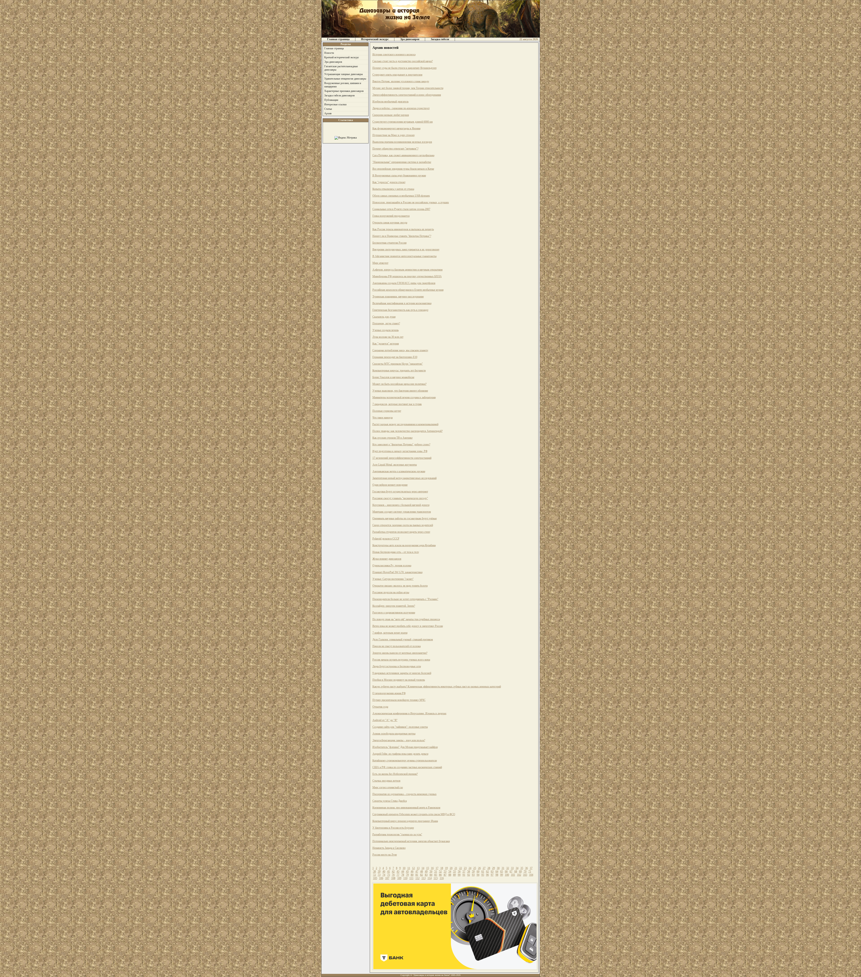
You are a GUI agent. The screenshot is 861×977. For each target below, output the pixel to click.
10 (404, 868)
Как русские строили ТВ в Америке (392, 437)
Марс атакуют (380, 262)
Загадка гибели (440, 39)
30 (498, 868)
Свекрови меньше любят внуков (390, 115)
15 (427, 868)
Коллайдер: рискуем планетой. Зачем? (393, 605)
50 (431, 871)
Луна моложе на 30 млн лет (387, 336)
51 (435, 871)
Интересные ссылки (335, 104)
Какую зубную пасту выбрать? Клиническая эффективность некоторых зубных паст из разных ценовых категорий (436, 686)
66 (506, 871)
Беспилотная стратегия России (389, 242)
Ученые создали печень (385, 330)
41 (388, 871)
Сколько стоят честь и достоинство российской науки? (402, 61)
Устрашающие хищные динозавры (343, 74)
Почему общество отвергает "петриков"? (395, 148)
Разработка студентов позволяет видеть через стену (401, 531)
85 (435, 874)
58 (468, 871)
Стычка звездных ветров (386, 780)
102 (519, 874)
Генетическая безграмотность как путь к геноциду (400, 310)
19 (446, 868)
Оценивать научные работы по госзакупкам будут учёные (404, 518)
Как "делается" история (385, 343)
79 (407, 874)
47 (416, 871)
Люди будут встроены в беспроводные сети (396, 666)
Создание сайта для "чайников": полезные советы (400, 726)
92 (468, 874)
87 (445, 874)
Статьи (328, 108)
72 (374, 874)
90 (459, 874)
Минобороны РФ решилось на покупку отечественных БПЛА (407, 276)
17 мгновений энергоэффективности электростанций (401, 457)
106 (381, 878)
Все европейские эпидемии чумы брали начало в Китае (403, 168)
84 (431, 874)
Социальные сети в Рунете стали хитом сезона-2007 (401, 209)
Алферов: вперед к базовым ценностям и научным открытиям (407, 269)
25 (474, 868)
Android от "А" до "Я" (385, 720)
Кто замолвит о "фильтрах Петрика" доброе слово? (401, 444)
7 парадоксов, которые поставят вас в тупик (397, 404)
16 (432, 868)
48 (421, 871)
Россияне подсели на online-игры (390, 592)
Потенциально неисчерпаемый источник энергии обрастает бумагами (411, 841)
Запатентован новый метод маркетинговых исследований (404, 478)
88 (449, 874)
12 (413, 868)
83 (426, 874)
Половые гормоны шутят (386, 410)
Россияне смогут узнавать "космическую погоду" (400, 498)
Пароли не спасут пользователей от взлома (396, 646)
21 (455, 868)
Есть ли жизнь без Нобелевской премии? (395, 774)
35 (521, 868)
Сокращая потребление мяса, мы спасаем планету (400, 350)
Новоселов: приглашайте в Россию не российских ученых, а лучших (410, 202)
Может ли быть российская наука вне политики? (399, 384)
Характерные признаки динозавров (344, 91)
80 (412, 874)
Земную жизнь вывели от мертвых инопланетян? (399, 652)
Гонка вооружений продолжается (391, 215)
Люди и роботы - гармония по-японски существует (401, 108)
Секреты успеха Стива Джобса (389, 800)
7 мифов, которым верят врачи (389, 632)
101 (513, 874)
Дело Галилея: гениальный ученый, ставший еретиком (402, 639)
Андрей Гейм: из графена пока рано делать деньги (400, 753)
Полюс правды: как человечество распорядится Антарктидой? (407, 431)
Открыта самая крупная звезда (389, 222)
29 (493, 868)
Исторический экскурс (375, 39)
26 (479, 868)
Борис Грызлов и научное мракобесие (393, 377)
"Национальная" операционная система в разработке (401, 162)
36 (526, 868)
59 (473, 871)
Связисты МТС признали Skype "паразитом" (397, 363)
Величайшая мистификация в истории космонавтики (401, 303)
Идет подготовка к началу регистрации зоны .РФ (399, 451)
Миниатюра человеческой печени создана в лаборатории (404, 397)
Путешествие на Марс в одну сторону (393, 135)
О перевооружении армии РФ (389, 693)
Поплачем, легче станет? (386, 323)
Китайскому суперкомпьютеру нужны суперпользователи (404, 760)
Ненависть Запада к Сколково (389, 847)
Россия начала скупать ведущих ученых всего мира (401, 659)
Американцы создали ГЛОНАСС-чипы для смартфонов (403, 283)
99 (501, 874)
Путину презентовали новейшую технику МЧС (399, 700)
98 (497, 874)
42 (393, 871)
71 (529, 871)
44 (402, 871)
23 (465, 868)
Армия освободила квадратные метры (393, 733)
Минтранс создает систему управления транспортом (401, 511)
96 (487, 874)
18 (441, 868)
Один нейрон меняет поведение (390, 484)
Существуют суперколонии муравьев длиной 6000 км (402, 121)
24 (470, 868)
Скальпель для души (384, 316)
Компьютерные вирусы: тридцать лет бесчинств (399, 370)
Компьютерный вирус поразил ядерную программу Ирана (405, 821)
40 (384, 871)
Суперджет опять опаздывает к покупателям (397, 74)
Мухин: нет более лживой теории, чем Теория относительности (407, 88)
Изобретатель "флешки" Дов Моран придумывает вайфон (405, 747)
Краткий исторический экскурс (341, 57)
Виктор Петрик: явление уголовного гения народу (400, 81)
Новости (329, 52)
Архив (328, 113)
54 (449, 871)
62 (487, 871)
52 (440, 871)
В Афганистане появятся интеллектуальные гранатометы (404, 256)
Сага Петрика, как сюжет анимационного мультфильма (403, 155)
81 (416, 874)
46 (412, 871)
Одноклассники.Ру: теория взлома (391, 565)
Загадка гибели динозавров (339, 95)
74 (384, 874)
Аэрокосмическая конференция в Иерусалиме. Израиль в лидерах (409, 713)
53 (445, 871)
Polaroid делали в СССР (385, 538)
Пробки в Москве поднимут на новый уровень (398, 679)
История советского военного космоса (393, 54)
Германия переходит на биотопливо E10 (394, 357)
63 (492, 871)
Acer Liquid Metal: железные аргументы (394, 464)
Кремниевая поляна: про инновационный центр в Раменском (406, 807)
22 (460, 868)
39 (379, 871)
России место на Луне (384, 854)
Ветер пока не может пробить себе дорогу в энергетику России (407, 626)
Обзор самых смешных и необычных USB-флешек (401, 195)
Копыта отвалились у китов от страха (393, 189)
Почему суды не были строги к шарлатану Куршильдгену (404, 67)
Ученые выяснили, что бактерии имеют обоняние (400, 390)
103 (525, 874)
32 (507, 868)
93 (473, 874)
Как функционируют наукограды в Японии (396, 128)
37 (531, 868)
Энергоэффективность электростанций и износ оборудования (406, 94)
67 (511, 871)
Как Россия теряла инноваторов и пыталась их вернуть (403, 229)
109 (399, 878)
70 (525, 871)
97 (492, 874)
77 (398, 874)
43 (398, 871)
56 (459, 871)
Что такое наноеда (382, 417)
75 (388, 874)
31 (503, 868)
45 (407, 871)
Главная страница (338, 39)
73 (379, 874)
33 (512, 868)
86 (440, 874)
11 (408, 868)
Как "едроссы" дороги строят (388, 182)
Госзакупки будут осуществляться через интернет (400, 491)
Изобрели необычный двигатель (390, 101)
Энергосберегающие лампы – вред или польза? (398, 740)
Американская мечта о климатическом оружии (398, 471)
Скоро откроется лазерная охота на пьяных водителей (402, 525)
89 (454, 874)
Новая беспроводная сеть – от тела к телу (395, 552)
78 (402, 874)
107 (387, 878)
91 (464, 874)
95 (482, 874)
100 (507, 874)
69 (520, 871)
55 (454, 871)
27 (484, 868)
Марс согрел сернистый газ (387, 787)
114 (430, 878)
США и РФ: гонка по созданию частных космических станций (407, 767)
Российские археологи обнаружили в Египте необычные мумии (408, 289)
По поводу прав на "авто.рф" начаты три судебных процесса (406, 619)
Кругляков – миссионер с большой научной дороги (400, 505)
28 (488, 868)
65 (501, 871)
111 (411, 878)
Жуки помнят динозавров (386, 558)
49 (426, 871)
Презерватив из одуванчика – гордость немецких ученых (404, 794)
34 (517, 868)
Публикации (331, 100)
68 (515, 871)
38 (374, 871)
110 (405, 878)
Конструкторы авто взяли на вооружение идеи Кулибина (404, 545)
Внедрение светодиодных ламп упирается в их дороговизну (405, 249)
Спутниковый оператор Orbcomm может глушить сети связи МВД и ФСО (413, 814)
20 (451, 868)
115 (436, 878)
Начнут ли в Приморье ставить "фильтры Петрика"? (401, 236)
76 (393, 874)
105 (375, 878)
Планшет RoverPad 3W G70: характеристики (397, 572)
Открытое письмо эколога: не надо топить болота (400, 585)
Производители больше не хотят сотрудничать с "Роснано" (405, 599)
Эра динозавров (409, 39)
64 (497, 871)
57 (464, 871)
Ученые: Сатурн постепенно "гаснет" (393, 579)
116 (442, 878)
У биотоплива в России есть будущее (393, 827)
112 (417, 878)
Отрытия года (380, 706)
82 (421, 874)
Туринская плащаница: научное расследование (398, 296)
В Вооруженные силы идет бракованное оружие (399, 175)
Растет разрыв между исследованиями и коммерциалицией (405, 424)
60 (478, 871)
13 (418, 868)
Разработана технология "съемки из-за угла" (397, 834)
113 (424, 878)
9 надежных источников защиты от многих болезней (401, 673)
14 (423, 868)
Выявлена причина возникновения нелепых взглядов (402, 141)
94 (478, 874)
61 (482, 871)
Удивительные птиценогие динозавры (345, 78)
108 (393, 878)
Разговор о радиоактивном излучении (393, 612)
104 (531, 874)
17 (437, 868)
